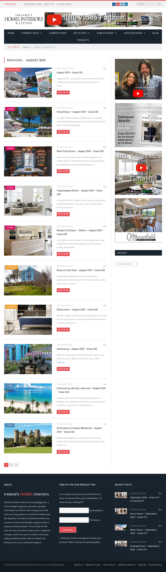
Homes (10, 109)
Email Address (96, 510)
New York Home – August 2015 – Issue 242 (80, 151)
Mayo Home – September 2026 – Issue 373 (143, 531)
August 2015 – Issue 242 (70, 72)
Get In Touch (109, 564)
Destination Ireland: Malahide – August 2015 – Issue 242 (79, 429)
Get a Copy (80, 32)
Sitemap (142, 564)
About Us (78, 564)
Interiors (11, 267)
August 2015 (13, 69)
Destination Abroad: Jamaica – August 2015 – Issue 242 (81, 390)
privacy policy (93, 542)
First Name (94, 520)
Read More (63, 92)
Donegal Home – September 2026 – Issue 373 (145, 548)
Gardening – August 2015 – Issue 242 (77, 348)
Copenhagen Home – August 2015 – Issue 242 (79, 192)
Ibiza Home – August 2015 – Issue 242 (77, 111)
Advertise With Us (126, 564)
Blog (155, 32)
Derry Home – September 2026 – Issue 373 (47, 4)
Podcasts (83, 39)
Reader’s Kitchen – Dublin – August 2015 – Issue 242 (80, 232)
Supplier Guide (133, 32)
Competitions (57, 32)
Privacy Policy (155, 564)
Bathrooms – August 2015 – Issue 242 (77, 309)
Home (10, 32)
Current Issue (30, 32)
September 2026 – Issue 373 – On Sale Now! (145, 499)
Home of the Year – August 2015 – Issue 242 (81, 270)
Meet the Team (93, 564)
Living (10, 346)
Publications (105, 32)
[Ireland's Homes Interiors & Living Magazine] (23, 18)
